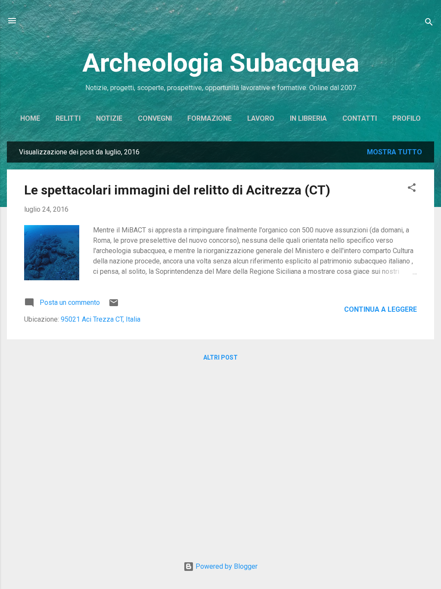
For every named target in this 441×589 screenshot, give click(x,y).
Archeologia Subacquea (220, 62)
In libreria (308, 118)
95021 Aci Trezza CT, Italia (100, 319)
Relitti (68, 118)
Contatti (359, 118)
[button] (412, 189)
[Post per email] (114, 305)
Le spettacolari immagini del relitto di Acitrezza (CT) (177, 189)
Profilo (406, 118)
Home (30, 118)
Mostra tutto (394, 152)
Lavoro (260, 118)
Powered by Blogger (226, 566)
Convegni (155, 118)
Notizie (109, 118)
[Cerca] (429, 23)
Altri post (220, 357)
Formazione (209, 118)
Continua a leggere (380, 309)
